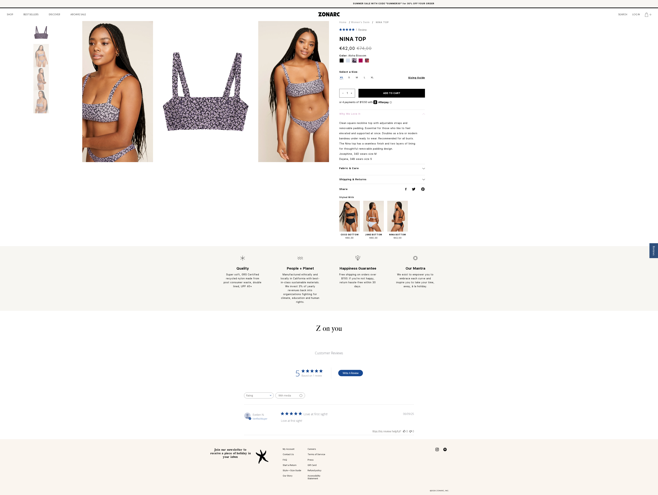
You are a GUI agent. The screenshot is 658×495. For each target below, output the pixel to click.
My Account (288, 449)
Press (311, 460)
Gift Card (312, 465)
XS (341, 77)
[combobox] (259, 395)
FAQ (285, 460)
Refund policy (314, 470)
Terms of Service (316, 454)
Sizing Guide (416, 77)
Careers (312, 449)
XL (372, 77)
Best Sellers (31, 14)
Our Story (288, 476)
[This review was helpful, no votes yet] (404, 431)
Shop (10, 14)
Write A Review (350, 373)
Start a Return (289, 465)
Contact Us (288, 454)
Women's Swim (360, 22)
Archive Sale (78, 14)
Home (342, 22)
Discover (54, 14)
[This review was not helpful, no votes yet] (410, 431)
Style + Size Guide (292, 470)
